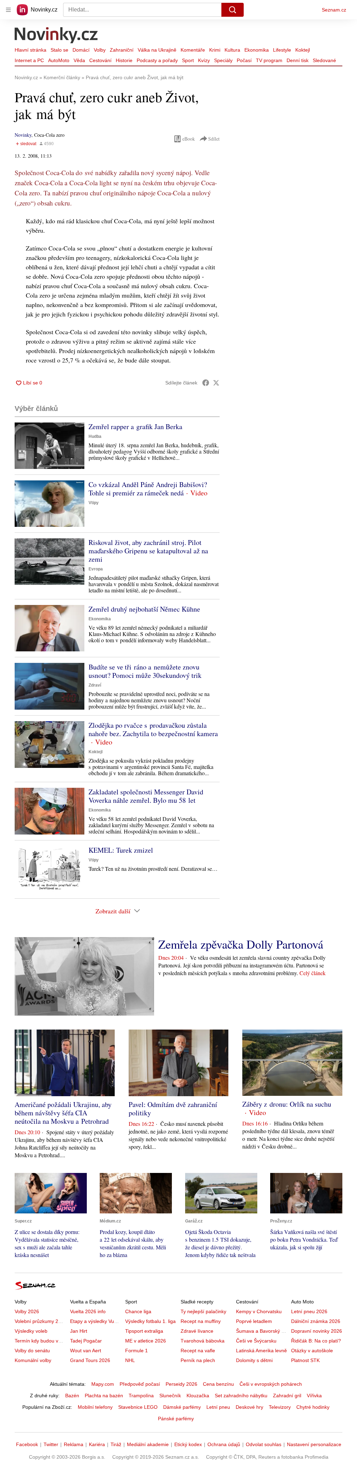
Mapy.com (102, 1384)
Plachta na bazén (104, 1395)
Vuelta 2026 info (88, 1311)
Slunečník (170, 1395)
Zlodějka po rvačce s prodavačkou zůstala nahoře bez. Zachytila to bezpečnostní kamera (153, 729)
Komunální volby (33, 1360)
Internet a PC (29, 60)
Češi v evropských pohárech (271, 1384)
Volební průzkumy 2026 (41, 1321)
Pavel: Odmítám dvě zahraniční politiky (173, 1108)
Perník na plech (198, 1360)
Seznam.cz (334, 10)
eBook (188, 138)
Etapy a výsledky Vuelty (96, 1321)
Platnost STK (305, 1360)
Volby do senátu (32, 1350)
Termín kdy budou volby (41, 1341)
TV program (269, 60)
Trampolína (141, 1395)
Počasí (244, 60)
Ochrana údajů (223, 1444)
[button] (49, 445)
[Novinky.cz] (56, 36)
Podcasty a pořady (157, 60)
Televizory (280, 1407)
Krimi (214, 50)
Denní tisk (298, 60)
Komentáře (193, 50)
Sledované (324, 60)
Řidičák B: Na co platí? (316, 1341)
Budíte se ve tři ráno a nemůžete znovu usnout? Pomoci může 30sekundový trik (145, 671)
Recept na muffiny (201, 1321)
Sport (188, 60)
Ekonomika (256, 50)
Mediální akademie (148, 1444)
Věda (79, 60)
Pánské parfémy (176, 1418)
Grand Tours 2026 (90, 1360)
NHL (130, 1360)
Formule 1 (136, 1350)
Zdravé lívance (197, 1331)
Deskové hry (249, 1407)
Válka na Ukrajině (157, 50)
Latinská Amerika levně (261, 1350)
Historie (124, 60)
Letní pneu (218, 1407)
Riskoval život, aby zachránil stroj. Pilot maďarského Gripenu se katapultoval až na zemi (148, 551)
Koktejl (302, 50)
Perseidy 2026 (181, 1384)
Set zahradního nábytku (241, 1395)
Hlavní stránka (30, 50)
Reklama (73, 1444)
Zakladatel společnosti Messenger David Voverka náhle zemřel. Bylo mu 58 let (146, 796)
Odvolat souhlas (263, 1444)
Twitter (51, 1444)
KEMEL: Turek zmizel (121, 850)
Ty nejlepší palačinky (203, 1311)
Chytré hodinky (312, 1407)
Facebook (27, 1444)
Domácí (81, 50)
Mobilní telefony (95, 1407)
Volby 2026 (27, 1311)
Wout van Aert (85, 1350)
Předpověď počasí (140, 1384)
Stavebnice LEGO (138, 1407)
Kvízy (204, 60)
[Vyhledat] (232, 10)
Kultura (232, 50)
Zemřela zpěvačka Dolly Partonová (240, 944)
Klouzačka (198, 1395)
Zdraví (95, 685)
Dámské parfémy (182, 1407)
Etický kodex (188, 1444)
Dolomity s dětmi (254, 1360)
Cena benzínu (218, 1384)
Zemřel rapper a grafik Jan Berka (135, 426)
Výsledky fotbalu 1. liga (150, 1321)
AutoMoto (58, 60)
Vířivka (314, 1395)
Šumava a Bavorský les (262, 1331)
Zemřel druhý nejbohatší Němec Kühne (144, 609)
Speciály (223, 60)
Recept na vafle (198, 1350)
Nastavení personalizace (314, 1444)
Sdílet (214, 138)
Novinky (23, 135)
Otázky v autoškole (312, 1350)
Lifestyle (282, 50)
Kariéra (97, 1444)
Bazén (72, 1395)
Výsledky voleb (31, 1331)
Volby (100, 50)
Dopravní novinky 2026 (316, 1331)
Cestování (100, 60)
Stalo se (59, 50)
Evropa (96, 569)
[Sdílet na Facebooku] (205, 382)
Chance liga (138, 1311)
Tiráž (116, 1444)
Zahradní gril (287, 1395)
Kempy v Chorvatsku (259, 1311)
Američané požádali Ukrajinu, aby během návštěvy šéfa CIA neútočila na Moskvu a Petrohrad (63, 1113)
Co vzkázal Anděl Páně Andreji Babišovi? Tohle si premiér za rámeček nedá (148, 489)
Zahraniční (122, 50)
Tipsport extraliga (144, 1331)
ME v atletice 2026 (145, 1341)
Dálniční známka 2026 (315, 1321)
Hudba (95, 436)
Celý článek (312, 973)
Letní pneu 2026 (309, 1311)
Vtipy (94, 502)
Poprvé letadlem (254, 1321)
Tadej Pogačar (86, 1341)
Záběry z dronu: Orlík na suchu (286, 1104)
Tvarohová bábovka (203, 1341)
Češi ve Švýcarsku (256, 1341)
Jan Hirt (78, 1331)
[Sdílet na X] (216, 382)
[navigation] (8, 9)
